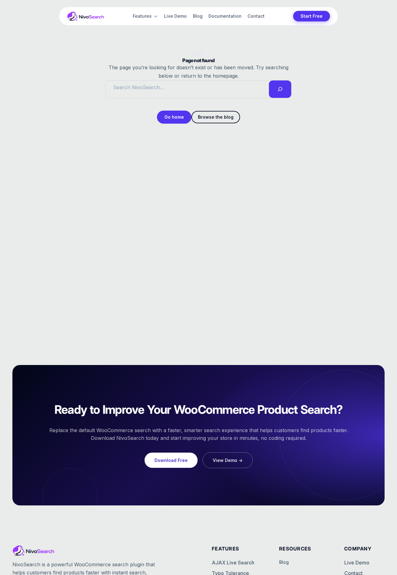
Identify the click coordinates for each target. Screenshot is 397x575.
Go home (174, 117)
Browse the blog (216, 117)
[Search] (280, 89)
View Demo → (228, 460)
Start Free (312, 16)
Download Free (171, 460)
